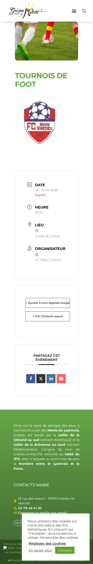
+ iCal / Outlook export (48, 316)
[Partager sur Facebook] (30, 378)
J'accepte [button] (65, 550)
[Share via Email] (61, 378)
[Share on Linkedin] (51, 378)
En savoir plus (40, 550)
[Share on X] (40, 378)
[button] (74, 11)
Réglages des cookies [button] (47, 543)
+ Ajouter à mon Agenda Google (48, 303)
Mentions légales (15, 544)
